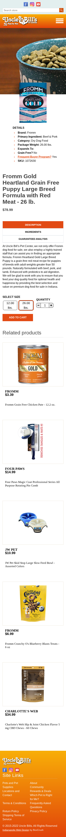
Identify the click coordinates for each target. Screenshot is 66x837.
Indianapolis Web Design (16, 830)
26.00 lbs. (26, 305)
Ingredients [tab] (33, 232)
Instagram (32, 4)
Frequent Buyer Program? (34, 156)
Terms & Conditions (14, 803)
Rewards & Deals (40, 791)
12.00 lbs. (10, 305)
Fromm (31, 132)
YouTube (38, 4)
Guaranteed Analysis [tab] (33, 239)
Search (61, 10)
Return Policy (11, 811)
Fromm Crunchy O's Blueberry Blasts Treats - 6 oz (32, 645)
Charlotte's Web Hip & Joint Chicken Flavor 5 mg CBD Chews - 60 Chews (32, 726)
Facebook (26, 4)
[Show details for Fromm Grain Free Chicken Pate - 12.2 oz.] (33, 364)
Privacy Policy (38, 811)
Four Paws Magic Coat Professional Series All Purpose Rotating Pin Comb (32, 483)
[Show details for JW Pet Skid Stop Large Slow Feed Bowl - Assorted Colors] (33, 523)
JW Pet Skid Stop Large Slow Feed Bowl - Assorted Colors (30, 564)
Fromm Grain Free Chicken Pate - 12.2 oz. (30, 404)
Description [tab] (33, 225)
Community (37, 787)
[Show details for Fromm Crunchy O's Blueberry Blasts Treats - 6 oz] (33, 603)
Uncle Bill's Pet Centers (20, 21)
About (33, 783)
